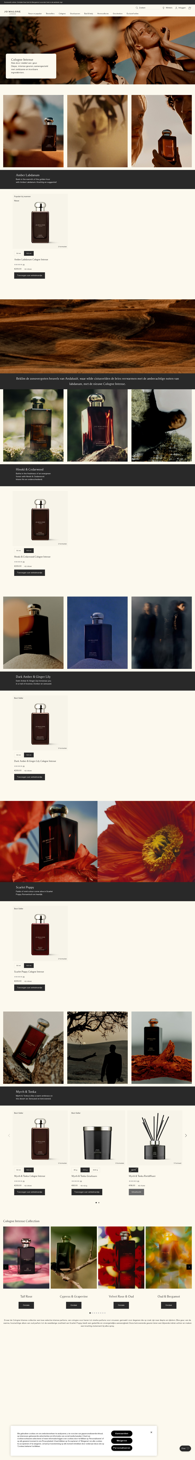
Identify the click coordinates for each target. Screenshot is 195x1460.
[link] (26, 1269)
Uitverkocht (136, 1192)
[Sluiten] (151, 1432)
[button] (185, 1448)
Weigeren (122, 1440)
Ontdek (26, 1305)
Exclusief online (132, 14)
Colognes (62, 14)
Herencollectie (103, 14)
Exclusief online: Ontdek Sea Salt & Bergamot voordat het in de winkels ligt (33, 2)
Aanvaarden (121, 1433)
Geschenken (117, 14)
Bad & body (88, 14)
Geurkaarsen (75, 14)
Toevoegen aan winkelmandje (29, 275)
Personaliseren (121, 1448)
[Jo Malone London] (12, 12)
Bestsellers (50, 14)
